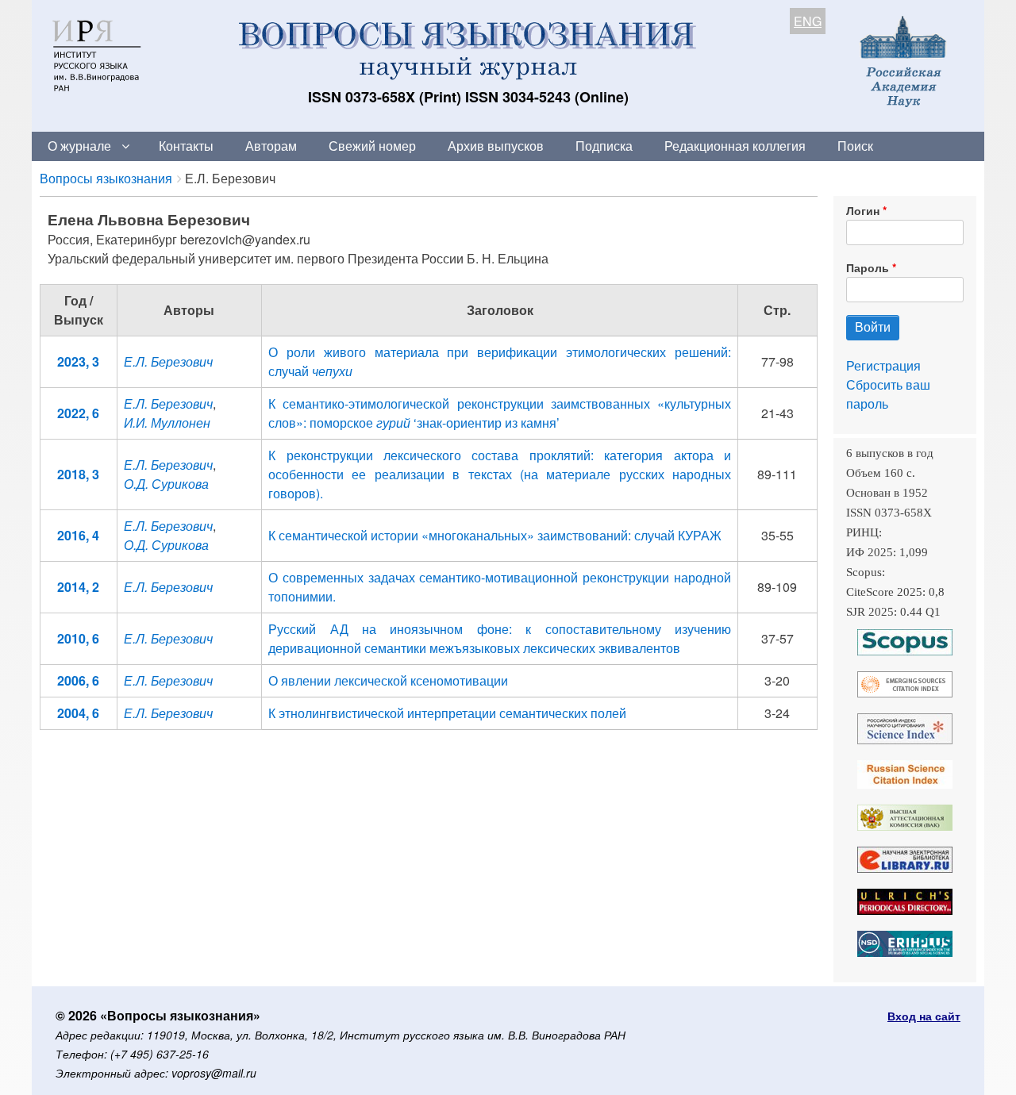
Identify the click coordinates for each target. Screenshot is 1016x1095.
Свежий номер (372, 145)
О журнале (79, 145)
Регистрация (883, 365)
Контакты (186, 145)
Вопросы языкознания (106, 178)
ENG (808, 21)
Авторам (271, 145)
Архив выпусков (496, 145)
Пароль (867, 267)
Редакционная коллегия (735, 145)
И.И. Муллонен (167, 422)
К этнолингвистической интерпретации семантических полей (447, 713)
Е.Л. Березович (168, 361)
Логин (862, 210)
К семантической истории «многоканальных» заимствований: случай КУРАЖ (495, 535)
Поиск (855, 145)
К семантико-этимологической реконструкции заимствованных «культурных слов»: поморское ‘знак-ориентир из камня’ (499, 413)
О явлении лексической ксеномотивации (388, 680)
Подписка (604, 145)
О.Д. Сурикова (166, 483)
